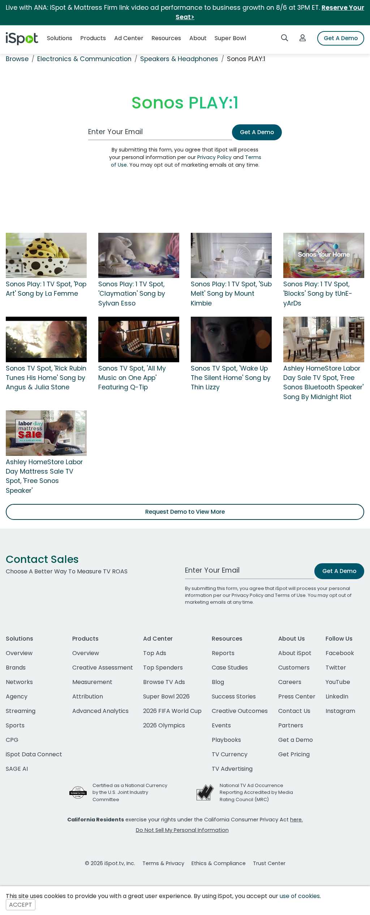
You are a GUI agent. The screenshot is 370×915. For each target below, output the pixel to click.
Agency (16, 696)
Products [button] (93, 38)
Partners (290, 725)
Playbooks (226, 740)
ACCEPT (20, 905)
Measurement (92, 682)
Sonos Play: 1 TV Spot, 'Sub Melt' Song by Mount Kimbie (231, 294)
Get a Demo (295, 740)
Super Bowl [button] (230, 38)
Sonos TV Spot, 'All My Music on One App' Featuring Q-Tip (132, 378)
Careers (289, 682)
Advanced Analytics (100, 711)
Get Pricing (294, 754)
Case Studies (230, 667)
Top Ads (154, 653)
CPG (12, 740)
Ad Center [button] (128, 38)
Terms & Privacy (163, 863)
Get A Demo (341, 38)
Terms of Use (290, 595)
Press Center (296, 696)
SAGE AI (17, 769)
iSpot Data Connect (34, 754)
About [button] (198, 38)
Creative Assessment (102, 667)
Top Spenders (163, 667)
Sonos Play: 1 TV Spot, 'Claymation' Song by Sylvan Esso (131, 294)
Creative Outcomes (240, 711)
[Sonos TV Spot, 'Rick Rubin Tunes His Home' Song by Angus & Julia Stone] (46, 339)
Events (221, 725)
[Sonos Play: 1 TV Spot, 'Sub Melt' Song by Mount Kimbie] (231, 255)
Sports (15, 725)
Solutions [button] (59, 38)
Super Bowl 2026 (166, 696)
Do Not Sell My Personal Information (182, 830)
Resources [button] (166, 38)
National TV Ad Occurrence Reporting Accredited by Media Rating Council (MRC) (256, 792)
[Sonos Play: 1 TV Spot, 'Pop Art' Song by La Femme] (46, 255)
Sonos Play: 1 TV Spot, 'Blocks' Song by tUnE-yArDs (317, 294)
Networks (19, 682)
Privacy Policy (214, 157)
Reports (223, 653)
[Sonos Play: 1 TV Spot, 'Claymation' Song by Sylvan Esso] (138, 255)
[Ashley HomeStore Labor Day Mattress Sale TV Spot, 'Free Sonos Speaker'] (46, 432)
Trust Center (269, 863)
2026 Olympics (164, 725)
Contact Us (294, 711)
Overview (19, 653)
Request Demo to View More (185, 512)
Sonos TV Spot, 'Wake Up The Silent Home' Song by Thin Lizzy (231, 378)
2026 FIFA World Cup (172, 711)
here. (296, 819)
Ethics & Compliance (219, 863)
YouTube (338, 682)
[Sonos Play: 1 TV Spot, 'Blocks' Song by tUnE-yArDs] (323, 255)
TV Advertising (232, 769)
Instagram (340, 711)
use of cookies (300, 896)
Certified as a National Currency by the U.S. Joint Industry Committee (129, 792)
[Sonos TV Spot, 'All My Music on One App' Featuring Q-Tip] (138, 339)
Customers (294, 667)
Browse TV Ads (164, 682)
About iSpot (294, 653)
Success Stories (234, 696)
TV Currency (230, 754)
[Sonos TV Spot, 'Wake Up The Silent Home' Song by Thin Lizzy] (231, 339)
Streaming (20, 711)
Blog (218, 682)
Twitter (336, 667)
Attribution (87, 696)
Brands (16, 667)
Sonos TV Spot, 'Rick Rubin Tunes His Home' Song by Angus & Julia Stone (46, 378)
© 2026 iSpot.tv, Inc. (110, 863)
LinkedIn (337, 696)
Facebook (340, 653)
